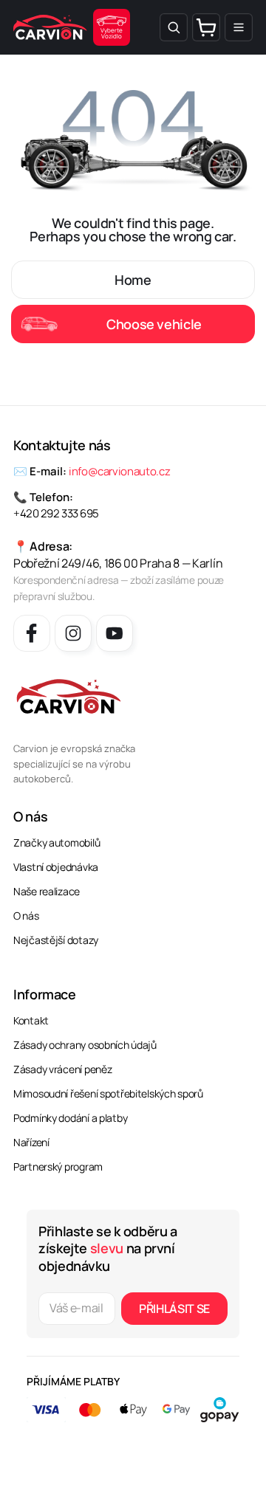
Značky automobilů (56, 842)
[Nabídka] (239, 27)
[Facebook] (31, 633)
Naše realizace (46, 891)
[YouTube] (114, 633)
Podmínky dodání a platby (70, 1118)
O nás (26, 916)
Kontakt (31, 1020)
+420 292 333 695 (56, 513)
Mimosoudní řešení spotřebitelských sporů (108, 1093)
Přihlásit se (174, 1308)
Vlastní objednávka (55, 867)
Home (133, 280)
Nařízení (31, 1142)
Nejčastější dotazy (55, 940)
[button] (174, 27)
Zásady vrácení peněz (62, 1069)
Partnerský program (58, 1166)
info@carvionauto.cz (119, 471)
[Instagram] (73, 633)
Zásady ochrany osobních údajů (85, 1045)
